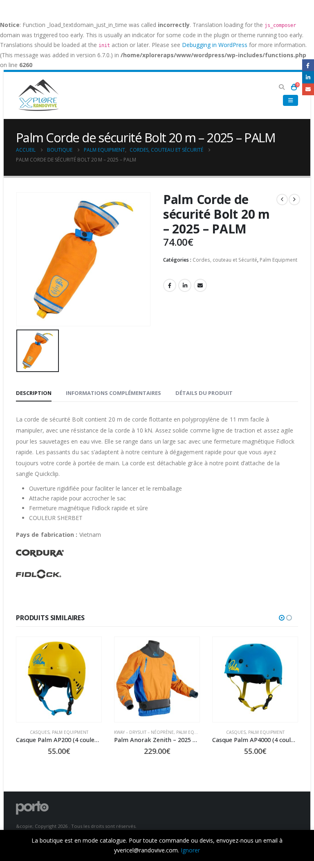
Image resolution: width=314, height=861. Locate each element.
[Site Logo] (38, 95)
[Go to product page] (58, 679)
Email (200, 285)
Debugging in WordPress (214, 45)
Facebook (169, 285)
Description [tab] (34, 393)
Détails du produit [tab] (204, 393)
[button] (281, 87)
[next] (294, 199)
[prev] (282, 199)
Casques (39, 732)
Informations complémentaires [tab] (113, 393)
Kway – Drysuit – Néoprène (144, 732)
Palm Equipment (278, 259)
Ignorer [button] (190, 850)
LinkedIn (184, 285)
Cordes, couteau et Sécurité (225, 259)
